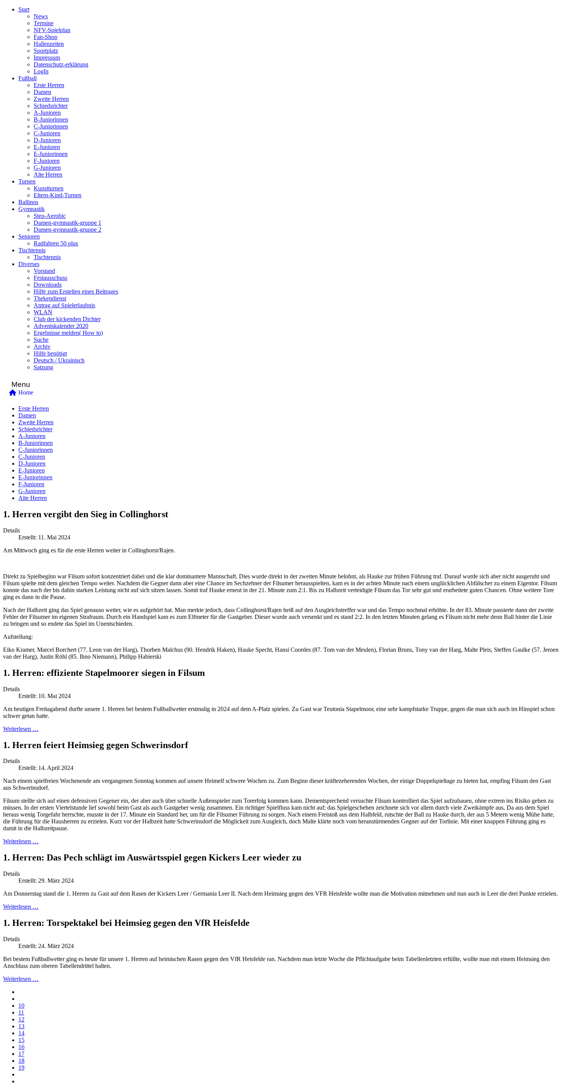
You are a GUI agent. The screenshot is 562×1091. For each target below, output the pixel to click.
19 (21, 1067)
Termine (44, 23)
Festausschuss (50, 277)
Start (23, 9)
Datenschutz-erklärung (61, 64)
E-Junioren (47, 147)
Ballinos (28, 202)
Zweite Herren (51, 99)
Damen (42, 92)
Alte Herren (48, 174)
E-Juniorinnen (51, 154)
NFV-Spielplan (52, 30)
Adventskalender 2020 (61, 326)
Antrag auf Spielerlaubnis (64, 305)
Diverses (28, 264)
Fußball (27, 78)
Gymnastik (31, 209)
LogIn (41, 71)
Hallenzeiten (49, 44)
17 (21, 1053)
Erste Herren (49, 85)
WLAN (43, 312)
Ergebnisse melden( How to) (68, 333)
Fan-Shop (45, 37)
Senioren (29, 236)
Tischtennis (31, 250)
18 (21, 1060)
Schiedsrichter (51, 105)
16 (21, 1047)
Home (25, 392)
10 (21, 1005)
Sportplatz (46, 50)
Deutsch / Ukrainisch (59, 360)
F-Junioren (47, 160)
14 (21, 1033)
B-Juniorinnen (51, 119)
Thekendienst (50, 298)
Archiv (42, 346)
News (41, 16)
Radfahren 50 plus (56, 243)
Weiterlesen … (21, 729)
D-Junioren (47, 140)
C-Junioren (47, 133)
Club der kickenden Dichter (67, 319)
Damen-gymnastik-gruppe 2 (67, 229)
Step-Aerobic (50, 216)
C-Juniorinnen (51, 126)
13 (21, 1026)
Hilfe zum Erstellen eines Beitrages (76, 291)
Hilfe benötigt (50, 353)
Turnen (27, 181)
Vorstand (44, 271)
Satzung (43, 367)
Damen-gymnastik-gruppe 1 (67, 222)
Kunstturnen (48, 188)
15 (21, 1040)
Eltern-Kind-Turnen (57, 195)
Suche (41, 339)
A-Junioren (47, 112)
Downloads (48, 284)
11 (21, 1012)
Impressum (47, 57)
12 (21, 1019)
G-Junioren (47, 167)
